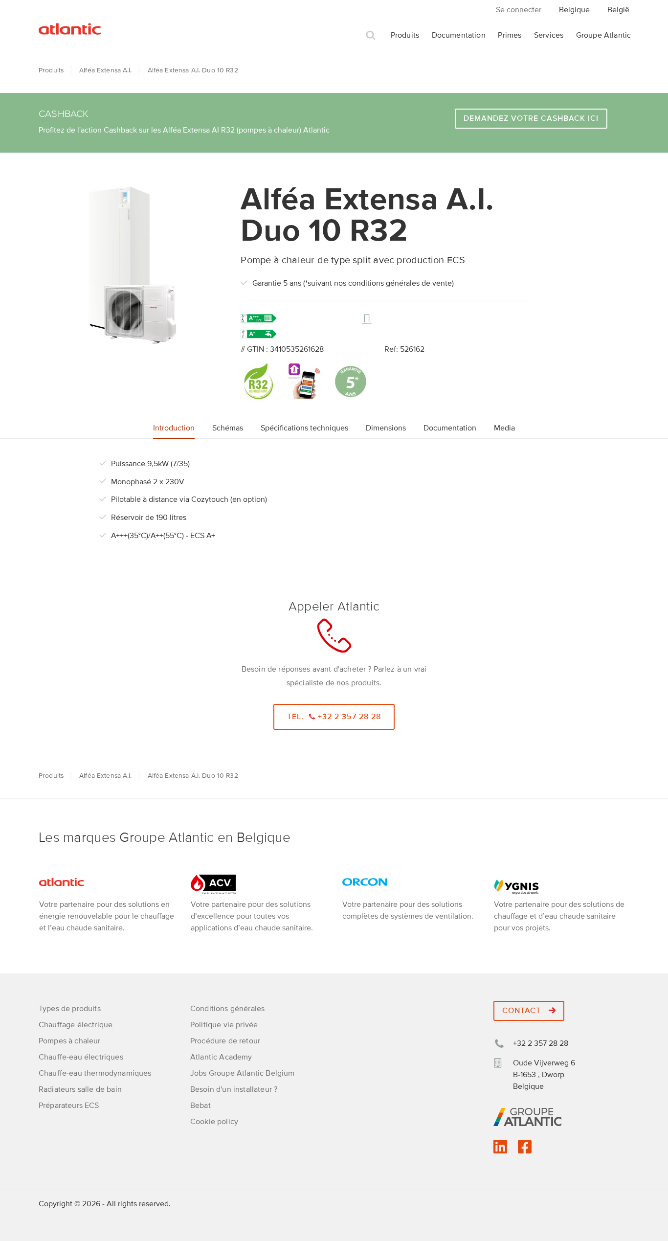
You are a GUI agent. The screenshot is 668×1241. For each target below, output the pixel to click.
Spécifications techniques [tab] (304, 428)
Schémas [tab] (227, 428)
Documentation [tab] (449, 428)
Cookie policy (214, 1122)
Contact (522, 1010)
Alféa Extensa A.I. (105, 70)
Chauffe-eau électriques (81, 1057)
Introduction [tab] (174, 428)
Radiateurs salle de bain (80, 1089)
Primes (509, 35)
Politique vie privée (224, 1025)
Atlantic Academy (221, 1057)
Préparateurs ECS (69, 1105)
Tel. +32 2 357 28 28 (334, 717)
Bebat (200, 1105)
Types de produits (70, 1009)
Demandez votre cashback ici (531, 118)
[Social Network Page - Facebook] (524, 1150)
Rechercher (371, 35)
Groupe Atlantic (603, 35)
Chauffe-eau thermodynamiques (95, 1073)
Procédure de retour (225, 1041)
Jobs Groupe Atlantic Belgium (242, 1073)
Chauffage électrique (75, 1025)
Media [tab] (504, 428)
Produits (405, 35)
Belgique (574, 10)
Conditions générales (227, 1009)
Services (548, 35)
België (618, 10)
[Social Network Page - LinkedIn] (500, 1150)
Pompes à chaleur (70, 1041)
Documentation (459, 35)
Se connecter (518, 10)
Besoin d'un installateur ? (233, 1089)
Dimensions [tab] (386, 428)
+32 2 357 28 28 (540, 1043)
